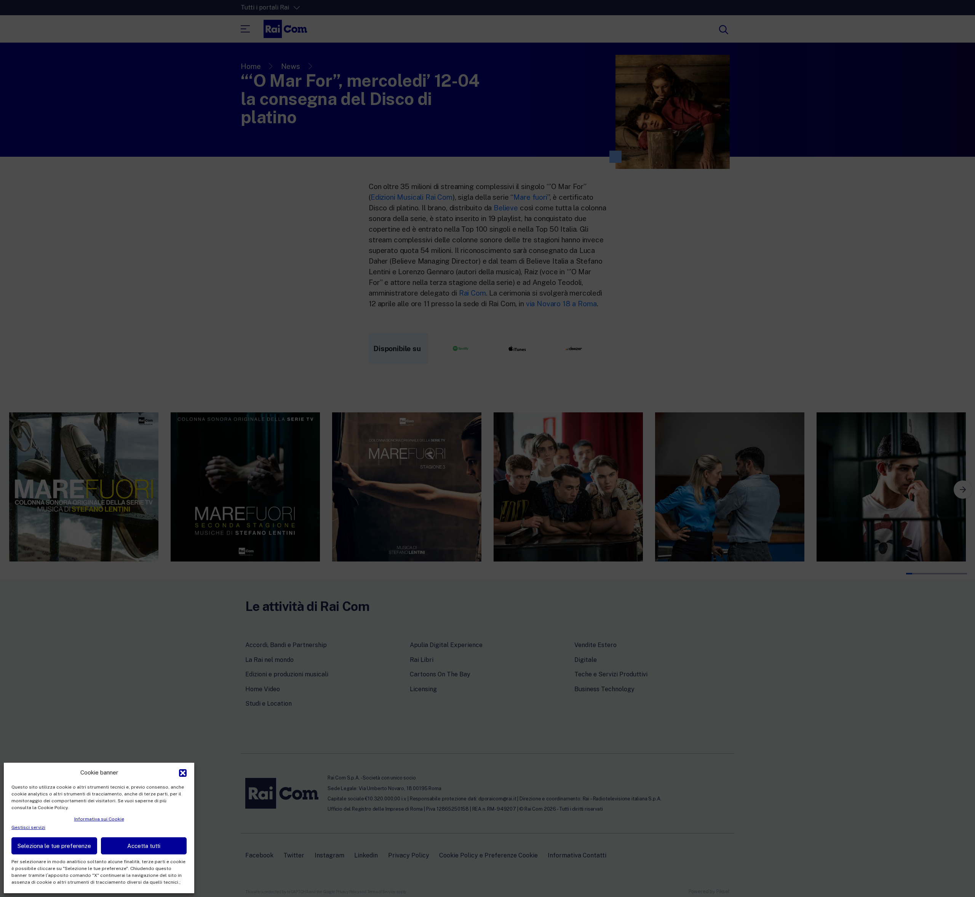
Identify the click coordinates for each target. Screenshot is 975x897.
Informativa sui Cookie (99, 819)
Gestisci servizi (28, 827)
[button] (183, 772)
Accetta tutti (143, 846)
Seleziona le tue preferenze (54, 846)
